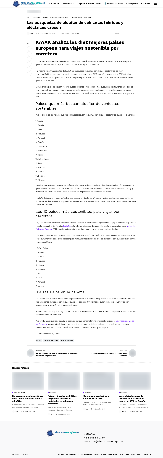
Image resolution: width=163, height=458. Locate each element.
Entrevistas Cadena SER (68, 454)
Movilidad (36, 17)
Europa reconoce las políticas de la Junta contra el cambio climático (27, 398)
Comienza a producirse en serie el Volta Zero (96, 397)
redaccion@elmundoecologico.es (103, 441)
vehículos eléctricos (51, 340)
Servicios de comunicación (105, 454)
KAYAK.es (67, 226)
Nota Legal (136, 454)
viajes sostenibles (67, 340)
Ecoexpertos (86, 454)
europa (38, 340)
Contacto (147, 454)
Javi (31, 33)
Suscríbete (124, 454)
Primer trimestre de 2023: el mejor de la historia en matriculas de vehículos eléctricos (62, 400)
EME (28, 17)
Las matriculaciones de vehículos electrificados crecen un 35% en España (132, 398)
